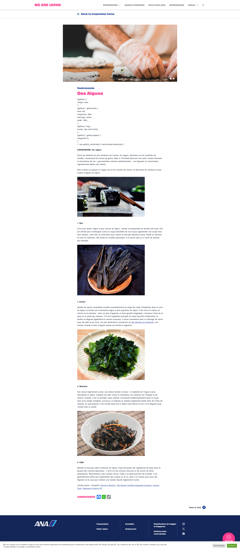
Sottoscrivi (130, 529)
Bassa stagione (135, 4)
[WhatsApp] (103, 497)
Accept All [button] (231, 546)
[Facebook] (98, 497)
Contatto (129, 524)
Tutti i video (102, 529)
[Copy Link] (108, 497)
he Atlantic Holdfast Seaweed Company (135, 485)
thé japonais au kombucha (142, 322)
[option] (120, 53)
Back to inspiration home (97, 13)
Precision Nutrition (108, 485)
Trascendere (102, 524)
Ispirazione (176, 4)
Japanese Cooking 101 (92, 488)
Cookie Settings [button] (219, 546)
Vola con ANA (157, 4)
